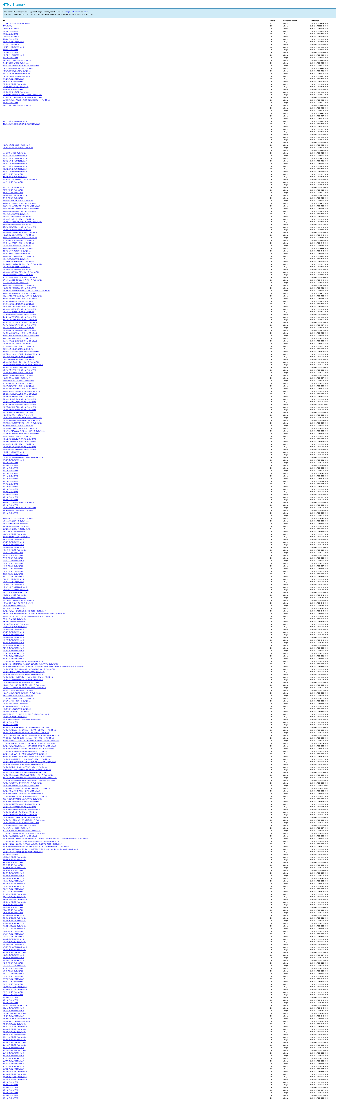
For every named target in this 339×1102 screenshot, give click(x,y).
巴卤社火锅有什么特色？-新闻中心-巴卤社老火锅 (18, 698)
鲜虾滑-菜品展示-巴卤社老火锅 (13, 907)
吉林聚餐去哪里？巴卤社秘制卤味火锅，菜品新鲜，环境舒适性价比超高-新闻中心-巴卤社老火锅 (34, 613)
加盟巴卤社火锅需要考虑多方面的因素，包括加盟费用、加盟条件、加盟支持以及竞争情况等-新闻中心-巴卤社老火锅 (40, 849)
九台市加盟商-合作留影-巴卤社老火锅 (15, 163)
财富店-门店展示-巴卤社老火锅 (13, 566)
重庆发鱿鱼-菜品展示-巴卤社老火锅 (14, 868)
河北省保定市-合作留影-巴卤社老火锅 (15, 627)
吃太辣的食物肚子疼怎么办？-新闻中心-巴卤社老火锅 (20, 333)
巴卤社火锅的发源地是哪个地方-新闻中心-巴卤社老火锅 (21, 801)
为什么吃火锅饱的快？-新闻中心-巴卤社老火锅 (18, 275)
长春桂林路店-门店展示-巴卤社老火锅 (15, 195)
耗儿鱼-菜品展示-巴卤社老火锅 (13, 891)
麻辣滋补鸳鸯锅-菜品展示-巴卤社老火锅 (15, 526)
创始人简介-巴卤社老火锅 (11, 36)
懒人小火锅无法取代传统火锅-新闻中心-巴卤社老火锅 (20, 341)
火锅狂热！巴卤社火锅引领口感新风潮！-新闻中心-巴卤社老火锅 (23, 685)
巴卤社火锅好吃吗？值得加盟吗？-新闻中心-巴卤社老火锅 (21, 817)
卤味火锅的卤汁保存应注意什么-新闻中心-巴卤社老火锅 (21, 351)
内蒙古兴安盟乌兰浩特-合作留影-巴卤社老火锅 (18, 603)
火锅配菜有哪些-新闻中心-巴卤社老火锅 (15, 703)
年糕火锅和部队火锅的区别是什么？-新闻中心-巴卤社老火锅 (22, 296)
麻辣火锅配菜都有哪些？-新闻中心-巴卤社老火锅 (18, 328)
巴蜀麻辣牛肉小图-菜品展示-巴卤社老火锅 (16, 1018)
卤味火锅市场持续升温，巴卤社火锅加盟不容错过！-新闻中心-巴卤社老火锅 (27, 756)
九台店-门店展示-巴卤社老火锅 (13, 182)
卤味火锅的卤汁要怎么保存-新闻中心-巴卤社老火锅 (19, 330)
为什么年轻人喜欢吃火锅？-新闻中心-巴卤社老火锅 (19, 407)
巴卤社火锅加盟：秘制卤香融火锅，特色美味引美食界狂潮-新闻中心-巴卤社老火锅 (29, 746)
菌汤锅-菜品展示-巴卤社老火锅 (13, 89)
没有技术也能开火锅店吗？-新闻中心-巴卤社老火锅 (19, 317)
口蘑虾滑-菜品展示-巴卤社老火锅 (13, 886)
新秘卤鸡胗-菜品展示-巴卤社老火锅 (14, 1029)
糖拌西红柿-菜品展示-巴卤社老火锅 (14, 918)
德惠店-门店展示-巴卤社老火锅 (13, 574)
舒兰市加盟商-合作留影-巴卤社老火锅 (15, 169)
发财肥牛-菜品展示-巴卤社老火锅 (13, 643)
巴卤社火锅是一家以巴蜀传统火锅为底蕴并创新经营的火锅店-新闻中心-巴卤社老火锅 (30, 664)
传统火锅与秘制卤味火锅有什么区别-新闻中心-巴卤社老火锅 (22, 799)
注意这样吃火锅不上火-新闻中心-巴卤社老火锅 (18, 200)
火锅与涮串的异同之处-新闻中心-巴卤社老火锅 (18, 415)
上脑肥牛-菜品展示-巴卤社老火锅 (13, 650)
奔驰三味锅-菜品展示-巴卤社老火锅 (14, 534)
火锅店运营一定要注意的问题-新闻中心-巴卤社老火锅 (20, 306)
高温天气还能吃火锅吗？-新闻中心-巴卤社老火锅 (18, 386)
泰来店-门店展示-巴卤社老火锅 (13, 981)
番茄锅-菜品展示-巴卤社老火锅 (13, 81)
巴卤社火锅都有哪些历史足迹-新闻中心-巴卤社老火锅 (20, 812)
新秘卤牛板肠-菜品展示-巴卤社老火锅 (15, 1026)
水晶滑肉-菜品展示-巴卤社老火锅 (13, 881)
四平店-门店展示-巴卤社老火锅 (13, 198)
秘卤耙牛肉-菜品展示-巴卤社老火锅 (14, 1050)
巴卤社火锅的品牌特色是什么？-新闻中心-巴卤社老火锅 (21, 785)
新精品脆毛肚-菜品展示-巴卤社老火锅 (15, 899)
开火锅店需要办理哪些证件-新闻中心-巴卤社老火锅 (19, 404)
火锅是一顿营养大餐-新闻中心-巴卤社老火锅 (17, 338)
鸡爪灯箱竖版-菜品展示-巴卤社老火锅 (15, 1077)
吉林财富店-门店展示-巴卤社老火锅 (14, 550)
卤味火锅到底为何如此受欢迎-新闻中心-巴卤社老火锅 (20, 428)
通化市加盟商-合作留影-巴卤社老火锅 (15, 177)
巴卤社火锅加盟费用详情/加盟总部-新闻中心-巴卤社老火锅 (22, 719)
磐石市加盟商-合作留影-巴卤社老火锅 (15, 161)
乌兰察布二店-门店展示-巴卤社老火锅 (15, 987)
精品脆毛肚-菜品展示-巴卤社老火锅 (14, 950)
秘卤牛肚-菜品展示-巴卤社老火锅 (13, 1055)
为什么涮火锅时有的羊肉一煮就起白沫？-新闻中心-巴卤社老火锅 (23, 431)
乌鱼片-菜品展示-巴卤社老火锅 (13, 870)
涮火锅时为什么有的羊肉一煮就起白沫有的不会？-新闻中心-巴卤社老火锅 (26, 290)
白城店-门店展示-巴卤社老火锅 (13, 563)
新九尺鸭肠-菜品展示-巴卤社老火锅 (14, 897)
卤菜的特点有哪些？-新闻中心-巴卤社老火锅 (17, 436)
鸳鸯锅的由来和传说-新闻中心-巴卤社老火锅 (17, 251)
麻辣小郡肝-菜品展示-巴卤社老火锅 (14, 942)
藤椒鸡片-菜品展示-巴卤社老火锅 (13, 873)
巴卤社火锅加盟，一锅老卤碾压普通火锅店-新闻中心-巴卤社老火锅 (24, 611)
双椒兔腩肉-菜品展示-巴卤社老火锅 (14, 883)
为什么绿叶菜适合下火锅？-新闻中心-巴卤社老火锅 (19, 449)
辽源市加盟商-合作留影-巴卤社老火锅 (15, 166)
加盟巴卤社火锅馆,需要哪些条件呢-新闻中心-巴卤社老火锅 (22, 830)
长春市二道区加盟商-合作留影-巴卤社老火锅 (17, 105)
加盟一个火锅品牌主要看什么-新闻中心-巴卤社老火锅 (20, 277)
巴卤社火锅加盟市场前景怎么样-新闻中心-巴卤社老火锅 (21, 823)
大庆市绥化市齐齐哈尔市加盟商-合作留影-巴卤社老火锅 (21, 65)
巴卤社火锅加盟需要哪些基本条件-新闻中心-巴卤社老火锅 (21, 804)
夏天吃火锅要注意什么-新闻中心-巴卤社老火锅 (18, 383)
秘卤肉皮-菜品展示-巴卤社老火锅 (13, 1048)
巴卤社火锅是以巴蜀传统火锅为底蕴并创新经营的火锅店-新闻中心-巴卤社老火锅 (29, 669)
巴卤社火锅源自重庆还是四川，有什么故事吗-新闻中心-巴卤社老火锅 (25, 796)
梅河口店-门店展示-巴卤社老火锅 (13, 187)
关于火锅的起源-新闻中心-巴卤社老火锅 (15, 283)
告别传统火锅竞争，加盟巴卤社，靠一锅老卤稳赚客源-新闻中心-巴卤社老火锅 (28, 616)
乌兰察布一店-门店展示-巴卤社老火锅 (15, 989)
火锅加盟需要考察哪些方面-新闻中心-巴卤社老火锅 (19, 410)
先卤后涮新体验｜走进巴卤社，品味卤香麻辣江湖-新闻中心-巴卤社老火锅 (26, 100)
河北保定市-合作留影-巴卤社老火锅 (14, 595)
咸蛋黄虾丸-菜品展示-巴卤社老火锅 (14, 902)
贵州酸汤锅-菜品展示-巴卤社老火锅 (14, 84)
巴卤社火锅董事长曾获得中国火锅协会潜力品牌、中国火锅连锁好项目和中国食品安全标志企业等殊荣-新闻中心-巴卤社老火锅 (43, 666)
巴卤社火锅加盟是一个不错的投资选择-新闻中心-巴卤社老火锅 (23, 661)
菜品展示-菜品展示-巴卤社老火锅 (13, 42)
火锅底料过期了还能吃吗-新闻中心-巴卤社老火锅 (18, 256)
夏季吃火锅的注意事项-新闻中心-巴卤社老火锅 (18, 695)
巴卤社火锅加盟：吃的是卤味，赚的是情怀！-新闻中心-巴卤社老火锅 (25, 767)
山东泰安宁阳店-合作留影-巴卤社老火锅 (15, 590)
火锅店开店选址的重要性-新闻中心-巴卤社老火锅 (18, 396)
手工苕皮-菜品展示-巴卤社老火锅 (13, 653)
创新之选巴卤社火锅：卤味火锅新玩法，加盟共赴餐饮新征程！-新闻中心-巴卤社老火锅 (31, 735)
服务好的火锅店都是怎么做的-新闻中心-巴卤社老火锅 (20, 394)
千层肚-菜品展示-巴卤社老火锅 (13, 931)
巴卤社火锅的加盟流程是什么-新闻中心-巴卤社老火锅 (20, 836)
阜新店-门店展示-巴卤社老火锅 (13, 174)
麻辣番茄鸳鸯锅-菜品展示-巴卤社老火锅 (15, 87)
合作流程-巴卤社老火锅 (10, 52)
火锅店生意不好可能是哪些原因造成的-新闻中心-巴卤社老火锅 (23, 365)
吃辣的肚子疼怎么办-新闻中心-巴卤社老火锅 (17, 269)
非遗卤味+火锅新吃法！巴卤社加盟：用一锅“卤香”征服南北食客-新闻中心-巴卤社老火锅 (31, 740)
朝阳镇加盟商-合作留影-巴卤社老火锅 (15, 158)
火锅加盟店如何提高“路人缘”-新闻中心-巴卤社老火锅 (20, 293)
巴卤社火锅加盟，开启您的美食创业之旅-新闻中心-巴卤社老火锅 (23, 672)
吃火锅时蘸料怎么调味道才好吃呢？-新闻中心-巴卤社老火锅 (22, 264)
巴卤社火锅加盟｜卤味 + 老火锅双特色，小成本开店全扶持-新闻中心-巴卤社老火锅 (29, 730)
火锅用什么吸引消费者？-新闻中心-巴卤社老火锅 (18, 312)
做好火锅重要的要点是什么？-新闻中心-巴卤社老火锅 (20, 388)
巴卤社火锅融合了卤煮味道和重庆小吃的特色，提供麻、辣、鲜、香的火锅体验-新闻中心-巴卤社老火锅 (36, 846)
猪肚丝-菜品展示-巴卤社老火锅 (13, 865)
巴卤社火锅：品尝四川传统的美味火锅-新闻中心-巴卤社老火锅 (23, 680)
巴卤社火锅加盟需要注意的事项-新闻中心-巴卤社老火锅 (21, 682)
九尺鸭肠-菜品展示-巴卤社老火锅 (13, 944)
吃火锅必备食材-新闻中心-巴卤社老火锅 (15, 706)
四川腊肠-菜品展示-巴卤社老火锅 (13, 878)
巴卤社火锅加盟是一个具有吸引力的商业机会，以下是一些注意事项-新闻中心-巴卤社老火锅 (32, 844)
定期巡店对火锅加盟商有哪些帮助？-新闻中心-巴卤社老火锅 (22, 423)
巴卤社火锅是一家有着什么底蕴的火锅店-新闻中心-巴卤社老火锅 (23, 833)
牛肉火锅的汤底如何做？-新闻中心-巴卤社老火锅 (18, 346)
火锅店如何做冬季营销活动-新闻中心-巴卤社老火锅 (19, 288)
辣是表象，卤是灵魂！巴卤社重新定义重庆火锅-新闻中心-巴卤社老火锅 (26, 733)
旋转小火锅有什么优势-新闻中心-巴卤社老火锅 (18, 349)
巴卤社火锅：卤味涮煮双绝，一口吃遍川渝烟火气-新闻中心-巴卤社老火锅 (26, 759)
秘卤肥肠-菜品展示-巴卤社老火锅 (13, 1069)
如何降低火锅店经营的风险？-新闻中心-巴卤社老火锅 (20, 322)
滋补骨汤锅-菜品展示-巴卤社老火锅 (14, 531)
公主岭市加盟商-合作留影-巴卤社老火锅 (15, 63)
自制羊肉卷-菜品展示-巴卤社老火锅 (14, 857)
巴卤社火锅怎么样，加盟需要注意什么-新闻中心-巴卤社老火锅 (23, 852)
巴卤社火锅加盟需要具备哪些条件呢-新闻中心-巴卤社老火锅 (22, 783)
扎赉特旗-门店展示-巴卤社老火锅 (13, 960)
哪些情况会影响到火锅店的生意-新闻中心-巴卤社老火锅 (21, 335)
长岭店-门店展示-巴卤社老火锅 (13, 963)
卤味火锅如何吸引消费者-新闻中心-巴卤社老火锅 (18, 357)
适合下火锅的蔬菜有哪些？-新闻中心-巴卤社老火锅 (19, 325)
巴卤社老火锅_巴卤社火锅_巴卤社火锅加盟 (16, 23)
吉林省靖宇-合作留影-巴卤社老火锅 (14, 621)
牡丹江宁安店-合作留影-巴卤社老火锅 (15, 587)
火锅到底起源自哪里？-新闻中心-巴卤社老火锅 (18, 375)
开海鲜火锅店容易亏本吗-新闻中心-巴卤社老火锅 (18, 304)
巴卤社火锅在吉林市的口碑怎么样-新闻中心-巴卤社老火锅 (21, 791)
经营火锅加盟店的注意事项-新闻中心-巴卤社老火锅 (19, 399)
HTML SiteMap (7, 26)
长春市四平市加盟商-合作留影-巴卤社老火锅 (17, 60)
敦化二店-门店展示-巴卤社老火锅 (13, 576)
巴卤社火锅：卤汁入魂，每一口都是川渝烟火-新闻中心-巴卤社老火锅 (25, 754)
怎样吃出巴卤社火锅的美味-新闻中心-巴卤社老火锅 (19, 370)
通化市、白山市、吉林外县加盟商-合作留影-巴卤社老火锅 (21, 124)
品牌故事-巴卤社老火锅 (10, 39)
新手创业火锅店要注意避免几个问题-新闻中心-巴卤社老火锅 (22, 280)
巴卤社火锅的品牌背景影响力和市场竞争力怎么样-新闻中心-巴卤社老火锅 (26, 788)
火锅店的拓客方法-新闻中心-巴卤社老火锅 (16, 378)
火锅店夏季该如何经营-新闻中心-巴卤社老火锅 (18, 373)
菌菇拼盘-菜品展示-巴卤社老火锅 (13, 648)
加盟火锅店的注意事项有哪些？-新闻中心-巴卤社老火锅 (21, 362)
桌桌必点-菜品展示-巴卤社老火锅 (13, 539)
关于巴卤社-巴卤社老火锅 (11, 28)
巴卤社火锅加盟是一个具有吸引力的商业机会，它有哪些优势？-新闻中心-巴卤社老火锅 (31, 841)
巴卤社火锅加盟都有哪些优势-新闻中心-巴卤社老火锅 (20, 815)
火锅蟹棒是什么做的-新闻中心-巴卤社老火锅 (17, 709)
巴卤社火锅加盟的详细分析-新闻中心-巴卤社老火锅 (19, 825)
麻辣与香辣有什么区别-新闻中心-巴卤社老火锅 (18, 412)
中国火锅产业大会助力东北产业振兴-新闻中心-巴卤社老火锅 (22, 97)
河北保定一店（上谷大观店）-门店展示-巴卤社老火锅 (20, 179)
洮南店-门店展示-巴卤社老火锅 (13, 984)
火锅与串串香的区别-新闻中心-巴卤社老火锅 (17, 245)
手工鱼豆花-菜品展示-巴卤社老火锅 (14, 928)
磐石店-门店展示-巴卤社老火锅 (13, 190)
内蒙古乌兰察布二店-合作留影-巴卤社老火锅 (17, 71)
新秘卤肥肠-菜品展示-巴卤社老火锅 (14, 1034)
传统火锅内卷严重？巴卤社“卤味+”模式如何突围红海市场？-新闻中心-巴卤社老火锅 (30, 778)
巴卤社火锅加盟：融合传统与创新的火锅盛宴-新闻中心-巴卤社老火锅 (25, 751)
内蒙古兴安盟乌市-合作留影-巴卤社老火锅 (16, 76)
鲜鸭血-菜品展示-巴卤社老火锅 (13, 905)
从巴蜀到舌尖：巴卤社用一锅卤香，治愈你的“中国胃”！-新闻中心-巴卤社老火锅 (28, 738)
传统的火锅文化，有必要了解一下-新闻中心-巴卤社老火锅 (21, 206)
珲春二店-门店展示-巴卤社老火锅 (13, 973)
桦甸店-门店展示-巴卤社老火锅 (13, 971)
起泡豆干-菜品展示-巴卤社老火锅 (13, 934)
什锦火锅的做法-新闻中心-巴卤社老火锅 (15, 259)
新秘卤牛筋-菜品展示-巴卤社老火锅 (14, 1024)
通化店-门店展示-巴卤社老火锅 (13, 193)
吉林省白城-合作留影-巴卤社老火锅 (14, 605)
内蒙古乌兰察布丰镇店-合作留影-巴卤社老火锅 (18, 68)
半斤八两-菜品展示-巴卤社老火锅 (13, 640)
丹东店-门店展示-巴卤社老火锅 (13, 571)
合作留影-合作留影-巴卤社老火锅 (13, 55)
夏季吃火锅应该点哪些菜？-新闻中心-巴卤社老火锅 (19, 227)
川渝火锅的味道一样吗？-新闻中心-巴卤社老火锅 (18, 444)
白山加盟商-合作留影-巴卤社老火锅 (14, 153)
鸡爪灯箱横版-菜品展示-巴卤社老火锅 (15, 1079)
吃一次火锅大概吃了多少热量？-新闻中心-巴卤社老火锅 (21, 208)
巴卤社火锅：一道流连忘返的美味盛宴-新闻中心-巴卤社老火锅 (23, 674)
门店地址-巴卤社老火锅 (10, 34)
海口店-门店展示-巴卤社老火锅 (13, 968)
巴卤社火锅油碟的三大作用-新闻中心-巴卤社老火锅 (19, 402)
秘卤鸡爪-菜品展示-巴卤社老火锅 (13, 1058)
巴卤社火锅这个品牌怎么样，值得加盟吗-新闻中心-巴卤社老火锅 (23, 820)
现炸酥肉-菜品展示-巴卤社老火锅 (13, 656)
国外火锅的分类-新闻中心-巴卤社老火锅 (15, 521)
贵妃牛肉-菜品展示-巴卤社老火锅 (13, 1008)
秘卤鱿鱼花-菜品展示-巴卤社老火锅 (14, 1040)
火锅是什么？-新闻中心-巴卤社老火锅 (15, 717)
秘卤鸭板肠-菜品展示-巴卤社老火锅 (14, 1042)
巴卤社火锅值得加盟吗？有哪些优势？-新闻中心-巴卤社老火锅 (23, 793)
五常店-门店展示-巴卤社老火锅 (13, 992)
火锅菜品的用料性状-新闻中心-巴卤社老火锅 (17, 216)
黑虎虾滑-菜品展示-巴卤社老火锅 (13, 645)
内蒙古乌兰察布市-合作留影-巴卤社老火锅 (16, 73)
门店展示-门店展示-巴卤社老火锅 (13, 47)
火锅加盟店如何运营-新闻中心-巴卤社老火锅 (17, 230)
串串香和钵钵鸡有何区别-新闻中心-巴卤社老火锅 (18, 261)
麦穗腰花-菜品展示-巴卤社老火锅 (13, 939)
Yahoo (86, 12)
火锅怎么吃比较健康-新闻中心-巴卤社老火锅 (17, 224)
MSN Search (75, 12)
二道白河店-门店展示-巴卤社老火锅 (14, 965)
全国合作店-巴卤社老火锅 (11, 44)
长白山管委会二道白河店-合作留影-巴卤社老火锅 (18, 600)
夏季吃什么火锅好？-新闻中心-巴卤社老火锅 (17, 701)
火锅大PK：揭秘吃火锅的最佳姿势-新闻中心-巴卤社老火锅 (22, 693)
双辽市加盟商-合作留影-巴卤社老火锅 (15, 171)
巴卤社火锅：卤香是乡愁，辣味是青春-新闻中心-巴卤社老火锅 (23, 764)
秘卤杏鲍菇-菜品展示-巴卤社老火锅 (14, 1045)
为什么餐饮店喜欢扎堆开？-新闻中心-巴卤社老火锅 (19, 439)
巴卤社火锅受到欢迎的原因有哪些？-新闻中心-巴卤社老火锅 (22, 418)
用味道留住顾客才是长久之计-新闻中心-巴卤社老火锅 (20, 232)
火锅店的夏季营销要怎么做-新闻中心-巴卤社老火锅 (19, 203)
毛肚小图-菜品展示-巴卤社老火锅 (13, 936)
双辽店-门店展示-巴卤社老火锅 (13, 555)
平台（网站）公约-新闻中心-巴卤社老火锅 (16, 828)
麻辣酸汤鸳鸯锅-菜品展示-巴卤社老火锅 (15, 523)
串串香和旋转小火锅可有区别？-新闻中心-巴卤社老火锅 (21, 433)
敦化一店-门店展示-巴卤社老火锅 (13, 579)
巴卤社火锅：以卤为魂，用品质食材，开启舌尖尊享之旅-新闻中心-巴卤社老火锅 (29, 743)
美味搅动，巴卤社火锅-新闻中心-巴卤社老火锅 (18, 690)
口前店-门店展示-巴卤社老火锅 (13, 976)
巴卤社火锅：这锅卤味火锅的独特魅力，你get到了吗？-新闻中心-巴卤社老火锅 (28, 748)
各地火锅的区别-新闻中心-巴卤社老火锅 (15, 455)
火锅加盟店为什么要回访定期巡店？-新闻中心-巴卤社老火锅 (22, 222)
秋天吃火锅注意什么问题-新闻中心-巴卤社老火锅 (18, 240)
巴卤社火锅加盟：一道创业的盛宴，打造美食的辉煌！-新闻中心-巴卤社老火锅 (28, 677)
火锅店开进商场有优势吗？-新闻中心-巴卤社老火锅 (19, 447)
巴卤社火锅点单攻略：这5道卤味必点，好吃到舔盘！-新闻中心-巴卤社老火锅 (28, 775)
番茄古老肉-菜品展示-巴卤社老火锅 (14, 1013)
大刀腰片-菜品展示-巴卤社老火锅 (13, 1016)
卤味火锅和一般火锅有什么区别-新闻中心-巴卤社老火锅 (21, 272)
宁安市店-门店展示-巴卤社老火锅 (13, 560)
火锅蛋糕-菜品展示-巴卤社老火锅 (13, 955)
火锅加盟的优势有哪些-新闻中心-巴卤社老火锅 (18, 518)
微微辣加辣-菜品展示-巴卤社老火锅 (14, 860)
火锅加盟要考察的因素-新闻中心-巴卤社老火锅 (18, 248)
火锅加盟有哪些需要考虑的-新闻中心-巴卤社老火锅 (19, 211)
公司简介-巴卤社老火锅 (10, 31)
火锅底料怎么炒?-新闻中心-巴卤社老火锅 (16, 711)
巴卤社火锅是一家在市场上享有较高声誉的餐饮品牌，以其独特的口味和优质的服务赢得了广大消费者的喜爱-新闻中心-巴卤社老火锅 (45, 838)
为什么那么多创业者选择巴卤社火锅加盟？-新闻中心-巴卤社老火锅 (24, 772)
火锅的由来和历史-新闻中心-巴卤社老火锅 (16, 145)
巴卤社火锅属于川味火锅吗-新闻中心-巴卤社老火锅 (19, 807)
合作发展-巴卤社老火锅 (10, 50)
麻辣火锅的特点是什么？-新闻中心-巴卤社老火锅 (18, 219)
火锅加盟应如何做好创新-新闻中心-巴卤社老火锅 (18, 235)
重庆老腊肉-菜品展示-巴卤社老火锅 (14, 894)
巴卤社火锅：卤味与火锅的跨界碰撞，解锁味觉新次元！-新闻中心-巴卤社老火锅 (29, 780)
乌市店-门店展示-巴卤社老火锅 (13, 553)
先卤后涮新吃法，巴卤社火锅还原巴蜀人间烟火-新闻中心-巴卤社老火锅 (26, 727)
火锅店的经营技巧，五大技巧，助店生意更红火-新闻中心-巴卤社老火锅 (26, 714)
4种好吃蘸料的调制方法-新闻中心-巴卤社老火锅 (18, 380)
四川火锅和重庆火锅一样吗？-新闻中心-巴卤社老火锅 (20, 320)
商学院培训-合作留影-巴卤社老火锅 (14, 619)
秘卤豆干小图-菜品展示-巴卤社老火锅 (15, 1071)
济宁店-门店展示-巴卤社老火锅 (13, 558)
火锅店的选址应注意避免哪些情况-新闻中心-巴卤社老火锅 (21, 391)
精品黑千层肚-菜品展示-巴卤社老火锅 (15, 947)
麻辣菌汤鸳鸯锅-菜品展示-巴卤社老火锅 (15, 92)
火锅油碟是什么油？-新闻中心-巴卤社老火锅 (17, 343)
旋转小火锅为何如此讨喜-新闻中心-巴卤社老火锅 (18, 359)
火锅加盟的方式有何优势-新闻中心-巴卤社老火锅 (18, 285)
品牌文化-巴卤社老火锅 (10, 103)
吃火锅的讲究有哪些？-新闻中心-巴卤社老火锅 (18, 301)
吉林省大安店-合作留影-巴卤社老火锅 (15, 592)
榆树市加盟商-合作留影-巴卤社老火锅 (15, 121)
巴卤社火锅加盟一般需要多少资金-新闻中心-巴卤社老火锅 (21, 809)
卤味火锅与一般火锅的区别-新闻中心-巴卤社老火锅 (19, 309)
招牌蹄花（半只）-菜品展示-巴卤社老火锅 (16, 1021)
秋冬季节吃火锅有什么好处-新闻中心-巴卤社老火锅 (19, 314)
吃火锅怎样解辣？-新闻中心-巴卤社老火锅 (16, 253)
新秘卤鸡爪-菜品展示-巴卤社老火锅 (14, 1032)
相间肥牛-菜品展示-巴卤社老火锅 (13, 658)
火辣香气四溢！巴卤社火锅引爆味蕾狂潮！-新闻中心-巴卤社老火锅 (24, 688)
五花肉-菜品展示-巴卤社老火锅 (13, 910)
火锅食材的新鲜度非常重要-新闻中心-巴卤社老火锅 (19, 441)
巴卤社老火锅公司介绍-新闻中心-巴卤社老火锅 (18, 148)
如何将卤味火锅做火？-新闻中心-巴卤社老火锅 (18, 425)
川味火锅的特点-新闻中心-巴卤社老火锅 (15, 214)
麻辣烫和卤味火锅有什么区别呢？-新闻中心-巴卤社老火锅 (21, 354)
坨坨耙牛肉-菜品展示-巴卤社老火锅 (14, 1037)
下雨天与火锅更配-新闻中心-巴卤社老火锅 (16, 267)
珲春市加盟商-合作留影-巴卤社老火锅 (15, 155)
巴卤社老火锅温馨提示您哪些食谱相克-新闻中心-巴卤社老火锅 (23, 457)
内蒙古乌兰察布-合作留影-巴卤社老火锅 (15, 624)
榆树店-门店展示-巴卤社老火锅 (13, 995)
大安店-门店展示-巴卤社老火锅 (13, 568)
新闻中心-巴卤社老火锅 (10, 58)
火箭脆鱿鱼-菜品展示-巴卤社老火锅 (14, 952)
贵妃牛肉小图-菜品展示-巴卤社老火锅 (15, 1005)
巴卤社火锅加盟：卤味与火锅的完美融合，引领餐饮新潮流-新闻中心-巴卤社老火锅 (29, 762)
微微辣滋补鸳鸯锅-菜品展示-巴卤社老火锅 (16, 537)
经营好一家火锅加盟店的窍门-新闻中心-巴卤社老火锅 (20, 238)
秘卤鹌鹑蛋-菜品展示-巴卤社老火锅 (14, 1074)
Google (67, 12)
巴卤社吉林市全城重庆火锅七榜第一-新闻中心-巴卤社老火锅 (22, 95)
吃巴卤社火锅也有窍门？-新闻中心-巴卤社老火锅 (18, 243)
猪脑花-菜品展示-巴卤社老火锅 (13, 862)
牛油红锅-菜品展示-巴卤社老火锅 (13, 79)
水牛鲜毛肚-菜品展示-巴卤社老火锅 (14, 920)
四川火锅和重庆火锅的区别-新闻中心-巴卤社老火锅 (19, 367)
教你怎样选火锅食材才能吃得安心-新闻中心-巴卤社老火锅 (21, 420)
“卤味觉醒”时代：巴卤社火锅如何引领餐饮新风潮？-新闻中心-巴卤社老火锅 (27, 770)
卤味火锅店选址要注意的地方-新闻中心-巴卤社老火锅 (20, 298)
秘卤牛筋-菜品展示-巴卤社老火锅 (13, 1053)
